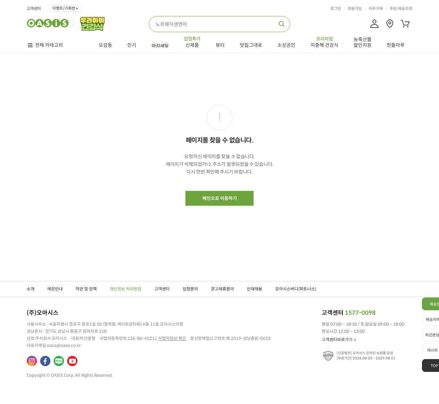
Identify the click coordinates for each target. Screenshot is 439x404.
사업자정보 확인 (172, 338)
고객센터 (34, 9)
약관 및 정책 (86, 289)
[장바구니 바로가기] (405, 24)
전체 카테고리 (49, 45)
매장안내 (55, 289)
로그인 (335, 9)
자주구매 (376, 9)
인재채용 (254, 289)
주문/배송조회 (401, 9)
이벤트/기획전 (63, 8)
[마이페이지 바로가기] (374, 24)
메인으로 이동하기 (219, 198)
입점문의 (190, 289)
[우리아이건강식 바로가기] (94, 23)
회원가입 (355, 9)
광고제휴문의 (222, 289)
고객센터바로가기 (337, 339)
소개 (30, 289)
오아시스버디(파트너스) (295, 289)
